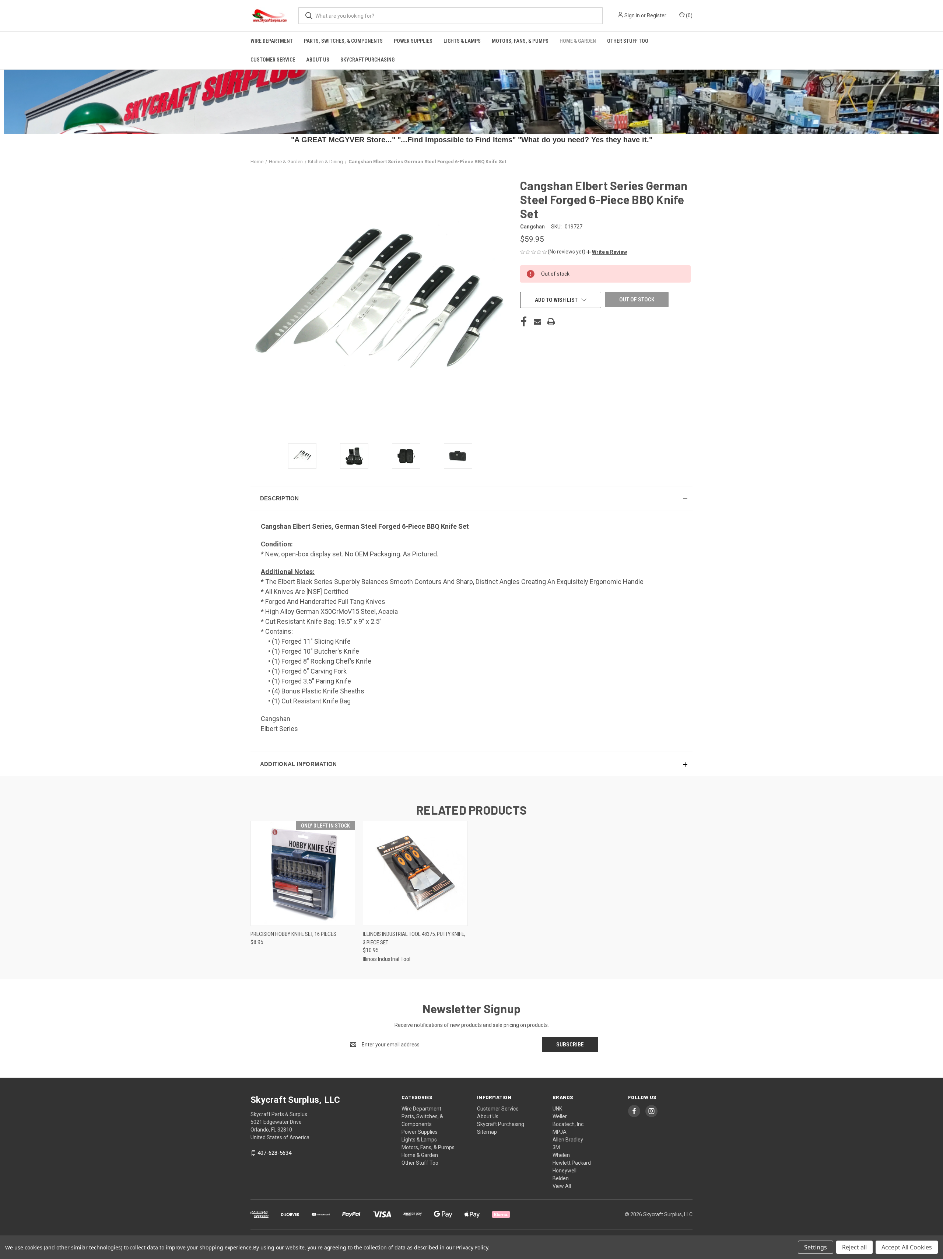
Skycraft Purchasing (367, 60)
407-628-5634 (274, 1153)
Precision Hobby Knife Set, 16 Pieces (293, 934)
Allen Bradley (568, 1140)
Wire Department (271, 41)
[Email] (537, 322)
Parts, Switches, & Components (343, 41)
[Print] (551, 322)
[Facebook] (523, 322)
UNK (557, 1109)
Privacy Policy (472, 1247)
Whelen (561, 1155)
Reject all (854, 1247)
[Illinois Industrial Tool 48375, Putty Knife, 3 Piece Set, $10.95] (415, 873)
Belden (561, 1178)
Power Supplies (413, 41)
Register (656, 15)
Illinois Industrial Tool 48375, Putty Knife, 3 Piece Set (414, 938)
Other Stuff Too (627, 41)
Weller (560, 1116)
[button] (606, 252)
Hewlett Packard (572, 1163)
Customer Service (272, 60)
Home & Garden (578, 41)
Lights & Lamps (462, 41)
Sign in (632, 15)
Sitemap (487, 1132)
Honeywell (564, 1171)
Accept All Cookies (906, 1247)
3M (556, 1147)
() (689, 15)
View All (562, 1186)
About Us (317, 60)
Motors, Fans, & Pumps (520, 41)
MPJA (560, 1132)
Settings (815, 1247)
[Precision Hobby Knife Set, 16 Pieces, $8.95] (303, 873)
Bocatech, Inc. (569, 1124)
